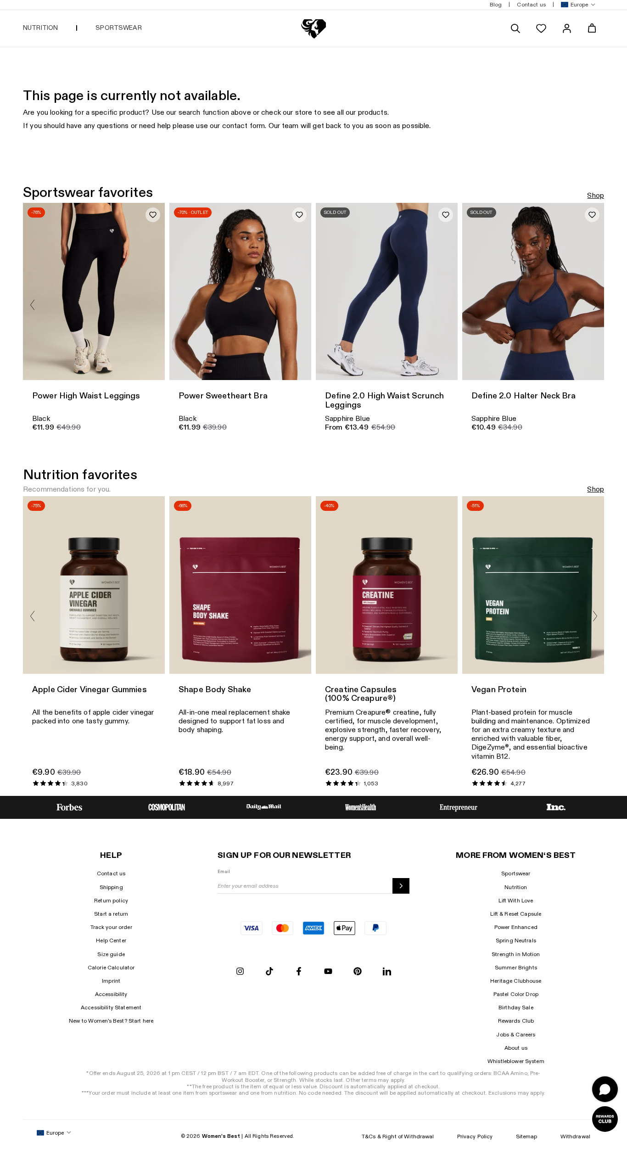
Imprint (111, 981)
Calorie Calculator (111, 967)
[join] (400, 886)
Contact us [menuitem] (531, 4)
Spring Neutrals (516, 940)
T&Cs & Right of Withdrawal (398, 1136)
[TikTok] (269, 972)
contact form (243, 126)
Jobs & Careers (515, 1034)
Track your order (111, 927)
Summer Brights (516, 967)
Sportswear (515, 873)
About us (515, 1048)
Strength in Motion (516, 954)
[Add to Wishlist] (153, 214)
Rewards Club (516, 1020)
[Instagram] (240, 972)
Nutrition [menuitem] (40, 27)
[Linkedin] (387, 972)
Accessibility (111, 994)
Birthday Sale (515, 1007)
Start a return (111, 914)
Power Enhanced (515, 927)
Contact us (111, 873)
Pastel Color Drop (515, 994)
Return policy (111, 900)
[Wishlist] (541, 28)
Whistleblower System (515, 1061)
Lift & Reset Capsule (515, 914)
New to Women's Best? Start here (111, 1020)
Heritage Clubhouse (516, 981)
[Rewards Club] (605, 1119)
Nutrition (515, 887)
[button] (576, 5)
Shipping (111, 887)
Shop (595, 195)
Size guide (110, 954)
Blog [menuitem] (496, 4)
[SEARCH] (515, 28)
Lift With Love (515, 900)
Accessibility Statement (111, 1007)
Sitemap (526, 1136)
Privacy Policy (475, 1136)
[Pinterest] (357, 972)
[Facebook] (299, 972)
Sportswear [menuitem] (118, 27)
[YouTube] (328, 972)
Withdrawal (575, 1136)
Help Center (111, 940)
